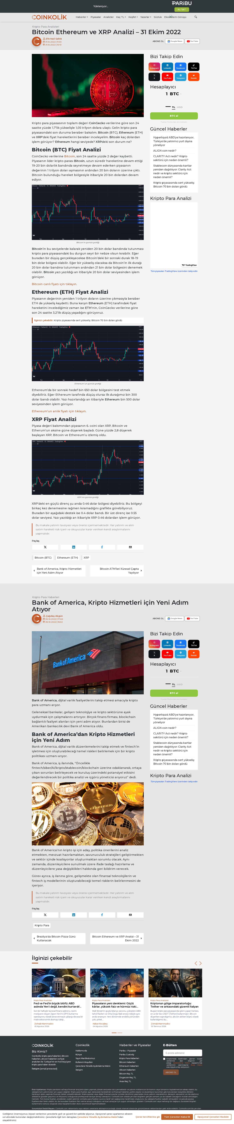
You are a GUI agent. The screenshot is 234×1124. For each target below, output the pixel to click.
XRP (86, 557)
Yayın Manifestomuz (85, 1058)
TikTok (194, 68)
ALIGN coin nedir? (164, 150)
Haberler (81, 17)
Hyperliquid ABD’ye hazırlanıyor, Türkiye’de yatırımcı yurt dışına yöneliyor (173, 141)
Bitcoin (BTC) (43, 557)
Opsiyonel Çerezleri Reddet (213, 1117)
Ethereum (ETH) (67, 557)
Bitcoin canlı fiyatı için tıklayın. (54, 284)
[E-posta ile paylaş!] (130, 547)
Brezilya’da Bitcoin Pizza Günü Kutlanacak (56, 938)
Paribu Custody (126, 1054)
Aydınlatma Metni (181, 1063)
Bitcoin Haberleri (127, 1062)
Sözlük (158, 17)
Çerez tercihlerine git (148, 1117)
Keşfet (132, 17)
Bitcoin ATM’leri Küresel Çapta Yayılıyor (119, 570)
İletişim (79, 1070)
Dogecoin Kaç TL (127, 1077)
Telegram (180, 78)
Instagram (154, 68)
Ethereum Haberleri (129, 1066)
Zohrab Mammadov (43, 1024)
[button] (196, 963)
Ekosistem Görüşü (175, 17)
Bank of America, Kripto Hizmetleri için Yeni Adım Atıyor (59, 570)
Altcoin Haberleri (127, 1070)
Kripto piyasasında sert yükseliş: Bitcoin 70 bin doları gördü (78, 320)
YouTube (167, 78)
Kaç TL (120, 17)
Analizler (108, 17)
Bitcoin (69, 156)
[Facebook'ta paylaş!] (102, 547)
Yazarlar (144, 17)
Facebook (180, 68)
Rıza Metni (196, 1065)
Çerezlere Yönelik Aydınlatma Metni (93, 1066)
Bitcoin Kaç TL (126, 1073)
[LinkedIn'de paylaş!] (73, 547)
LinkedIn (167, 68)
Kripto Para (42, 925)
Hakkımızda (81, 1050)
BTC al (174, 115)
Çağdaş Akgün (54, 616)
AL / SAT (182, 9)
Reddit (194, 78)
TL (173, 107)
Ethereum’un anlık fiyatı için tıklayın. (59, 411)
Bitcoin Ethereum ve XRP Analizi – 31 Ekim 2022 (115, 938)
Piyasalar (96, 17)
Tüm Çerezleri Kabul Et (177, 1117)
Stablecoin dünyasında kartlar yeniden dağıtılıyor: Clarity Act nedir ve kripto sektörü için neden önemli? (172, 171)
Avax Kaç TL (125, 1081)
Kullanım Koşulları (84, 1062)
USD (180, 107)
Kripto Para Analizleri (45, 26)
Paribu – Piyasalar (127, 1050)
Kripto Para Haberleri (45, 597)
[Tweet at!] (45, 547)
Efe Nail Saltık (53, 38)
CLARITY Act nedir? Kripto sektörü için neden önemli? (170, 158)
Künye (79, 1054)
